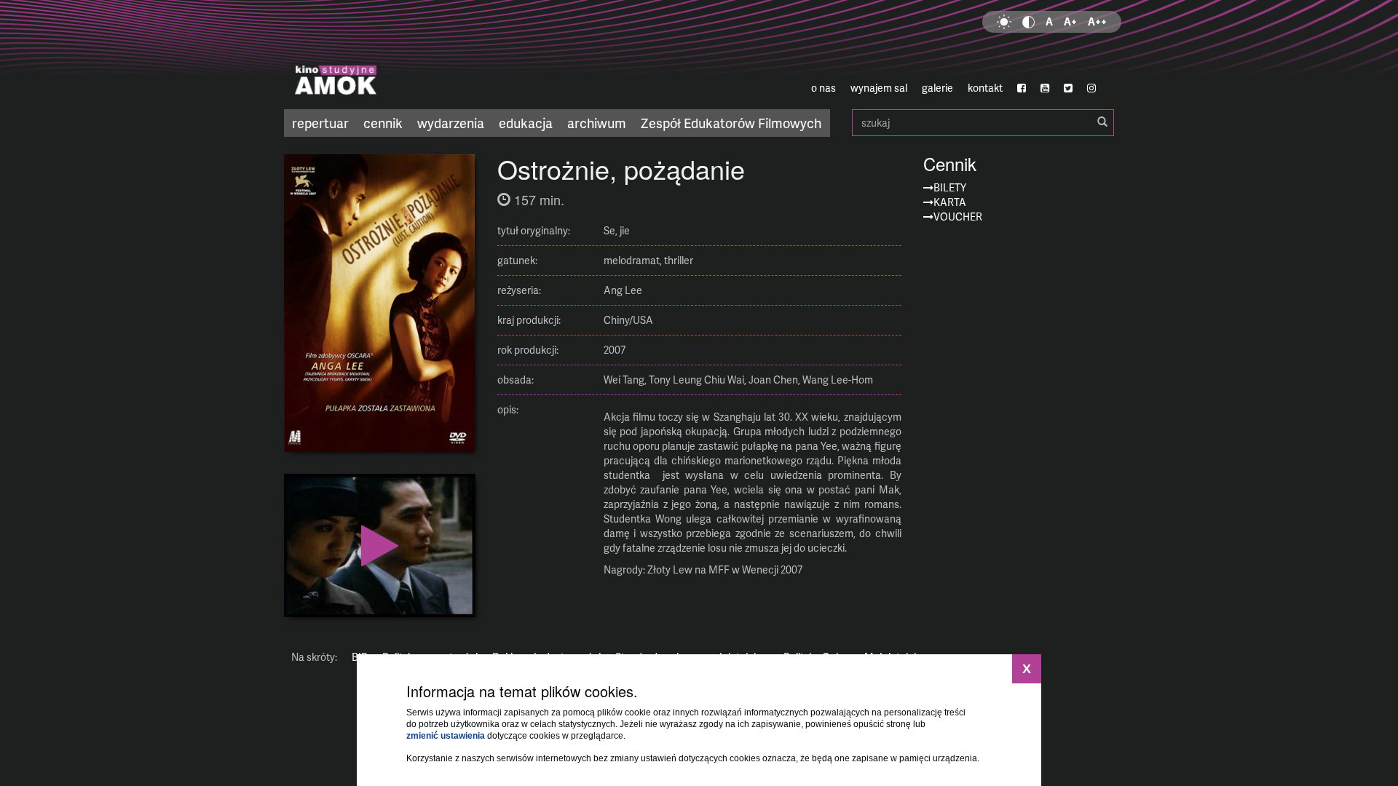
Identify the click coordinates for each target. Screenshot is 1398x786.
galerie (937, 88)
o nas (823, 88)
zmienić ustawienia (445, 736)
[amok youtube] (1045, 88)
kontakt (985, 88)
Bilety (949, 187)
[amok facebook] (1021, 88)
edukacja (526, 123)
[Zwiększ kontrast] (1028, 22)
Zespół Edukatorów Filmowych (731, 123)
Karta (949, 202)
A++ (1097, 21)
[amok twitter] (1068, 88)
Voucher (957, 216)
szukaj (983, 122)
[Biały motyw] (1004, 22)
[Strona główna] (422, 54)
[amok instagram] (1091, 88)
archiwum (596, 123)
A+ (1070, 21)
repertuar (320, 123)
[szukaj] (1102, 122)
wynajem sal (878, 88)
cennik (383, 123)
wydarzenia (450, 123)
